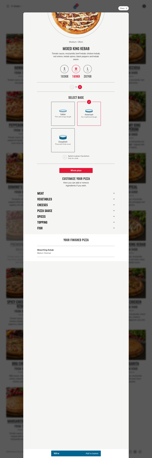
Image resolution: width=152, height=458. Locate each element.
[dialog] (76, 235)
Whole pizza (76, 170)
